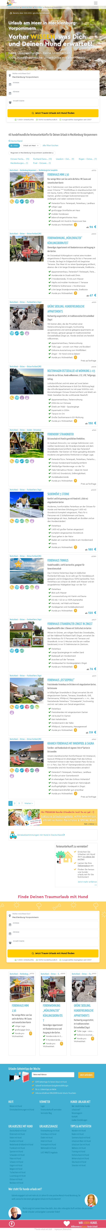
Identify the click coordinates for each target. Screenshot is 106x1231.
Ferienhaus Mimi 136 (58, 174)
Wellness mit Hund (79, 1148)
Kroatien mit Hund (16, 1141)
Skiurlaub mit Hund (79, 1162)
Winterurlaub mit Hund (80, 1159)
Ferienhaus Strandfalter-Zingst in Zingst (70, 624)
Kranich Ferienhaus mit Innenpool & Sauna (70, 743)
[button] (53, 75)
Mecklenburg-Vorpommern (28, 170)
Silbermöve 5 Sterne (58, 494)
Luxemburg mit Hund (17, 1176)
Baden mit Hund (78, 1134)
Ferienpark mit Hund (48, 1145)
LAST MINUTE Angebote (49, 1153)
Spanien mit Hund (16, 1152)
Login (43, 1106)
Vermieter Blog (46, 1113)
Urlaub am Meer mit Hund (81, 1141)
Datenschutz (67, 1229)
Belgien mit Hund (16, 1169)
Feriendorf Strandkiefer (60, 434)
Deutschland (16, 141)
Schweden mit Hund (17, 1155)
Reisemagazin (77, 1113)
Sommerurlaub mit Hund (81, 1138)
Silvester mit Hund (78, 1166)
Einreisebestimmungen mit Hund (22, 1110)
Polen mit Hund (15, 1159)
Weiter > (28, 803)
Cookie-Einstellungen (79, 1120)
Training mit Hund (78, 1152)
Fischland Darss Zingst (34, 302)
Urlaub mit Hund (14, 7)
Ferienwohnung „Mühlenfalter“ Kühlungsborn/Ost (64, 241)
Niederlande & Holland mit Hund (21, 1145)
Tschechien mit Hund (17, 1172)
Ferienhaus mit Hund (48, 1134)
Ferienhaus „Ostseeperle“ (60, 680)
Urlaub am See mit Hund (81, 1145)
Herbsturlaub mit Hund (80, 1155)
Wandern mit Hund (79, 1131)
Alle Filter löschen (50, 146)
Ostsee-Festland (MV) (34, 234)
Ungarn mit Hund (16, 1166)
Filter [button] (15, 146)
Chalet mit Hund (46, 1138)
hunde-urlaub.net (42, 1229)
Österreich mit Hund (17, 1134)
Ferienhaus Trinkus (57, 560)
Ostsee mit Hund (16, 1179)
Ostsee (22, 234)
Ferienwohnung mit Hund (50, 1131)
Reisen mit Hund (16, 1106)
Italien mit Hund (15, 1138)
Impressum (58, 1229)
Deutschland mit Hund (18, 1131)
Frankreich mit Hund (17, 1148)
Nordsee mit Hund (16, 1183)
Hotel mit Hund (46, 1141)
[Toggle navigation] (96, 3)
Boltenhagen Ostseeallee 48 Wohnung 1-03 (71, 371)
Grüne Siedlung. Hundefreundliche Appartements (65, 309)
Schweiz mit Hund (16, 1162)
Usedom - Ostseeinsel (34, 430)
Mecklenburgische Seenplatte (48, 170)
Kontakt (75, 1117)
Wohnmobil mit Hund (48, 1148)
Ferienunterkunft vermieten (51, 1110)
